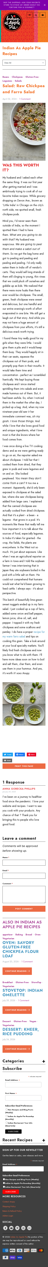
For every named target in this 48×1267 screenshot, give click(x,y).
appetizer (8, 934)
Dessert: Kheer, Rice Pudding (21, 1031)
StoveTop (36, 982)
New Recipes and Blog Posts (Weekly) (22, 1179)
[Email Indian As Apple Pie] (29, 1228)
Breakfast (8, 982)
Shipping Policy (9, 1206)
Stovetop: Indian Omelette (23, 992)
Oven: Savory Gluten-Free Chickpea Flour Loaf (21, 949)
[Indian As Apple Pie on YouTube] (11, 1228)
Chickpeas (17, 77)
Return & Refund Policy (12, 1211)
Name (6, 857)
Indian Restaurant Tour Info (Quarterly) (22, 1187)
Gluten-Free (32, 77)
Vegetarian (8, 938)
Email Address (12, 1080)
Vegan (32, 1021)
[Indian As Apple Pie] (13, 25)
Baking (19, 934)
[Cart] (42, 15)
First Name (11, 1093)
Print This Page (24, 766)
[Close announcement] (45, 5)
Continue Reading (16, 971)
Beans (6, 77)
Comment (8, 883)
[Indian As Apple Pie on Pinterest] (17, 1228)
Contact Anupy (9, 1201)
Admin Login (8, 1215)
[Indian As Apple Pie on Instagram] (23, 1228)
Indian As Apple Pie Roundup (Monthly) (22, 1183)
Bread (29, 934)
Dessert (7, 1021)
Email (6, 870)
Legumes (7, 80)
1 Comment (24, 99)
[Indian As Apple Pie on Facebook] (5, 1228)
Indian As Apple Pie (19, 1236)
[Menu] (29, 15)
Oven (38, 934)
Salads (18, 80)
